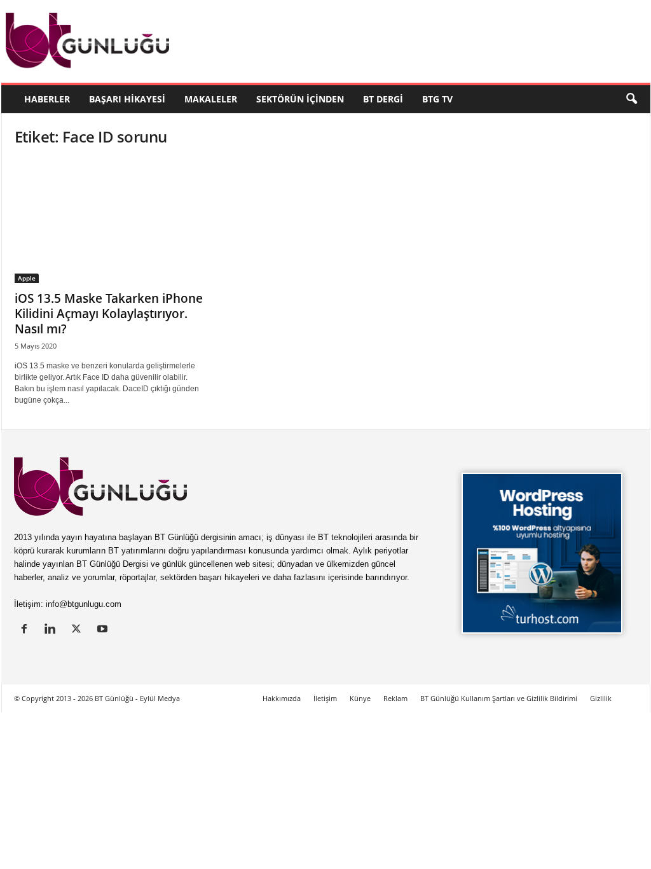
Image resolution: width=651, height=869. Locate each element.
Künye (360, 698)
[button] (631, 99)
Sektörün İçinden (300, 99)
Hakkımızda (282, 698)
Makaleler (210, 99)
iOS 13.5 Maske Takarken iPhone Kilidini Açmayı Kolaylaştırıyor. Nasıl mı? (109, 313)
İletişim (325, 698)
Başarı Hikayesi (127, 99)
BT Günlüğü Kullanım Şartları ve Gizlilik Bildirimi (498, 698)
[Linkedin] (53, 630)
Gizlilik (601, 698)
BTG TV (437, 99)
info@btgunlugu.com (83, 604)
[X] (79, 630)
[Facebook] (27, 630)
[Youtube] (104, 630)
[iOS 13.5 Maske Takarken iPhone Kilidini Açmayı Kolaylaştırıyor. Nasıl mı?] (110, 221)
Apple (27, 278)
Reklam (395, 698)
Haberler (47, 99)
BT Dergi (383, 99)
